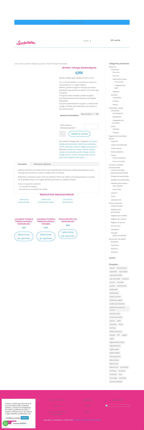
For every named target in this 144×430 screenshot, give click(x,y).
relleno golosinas (115, 356)
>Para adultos (117, 186)
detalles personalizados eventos (117, 308)
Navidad (112, 335)
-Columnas (115, 245)
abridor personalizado (67, 152)
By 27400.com (78, 420)
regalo (112, 339)
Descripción (22, 164)
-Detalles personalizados (120, 180)
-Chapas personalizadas (120, 176)
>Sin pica (115, 76)
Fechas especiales (25, 64)
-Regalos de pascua (118, 222)
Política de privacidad (92, 420)
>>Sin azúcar (119, 82)
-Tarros (113, 155)
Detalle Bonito (114, 293)
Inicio (16, 64)
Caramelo (125, 279)
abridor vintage (82, 152)
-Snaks (113, 126)
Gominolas (113, 324)
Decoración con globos (117, 239)
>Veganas (115, 91)
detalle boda (114, 289)
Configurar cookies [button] (13, 418)
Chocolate (120, 282)
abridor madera (89, 149)
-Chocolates (115, 111)
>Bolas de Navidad (119, 235)
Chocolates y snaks (116, 108)
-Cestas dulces (116, 148)
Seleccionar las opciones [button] (23, 236)
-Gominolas (115, 69)
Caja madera (123, 272)
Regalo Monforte (115, 346)
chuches (112, 286)
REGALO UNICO (115, 353)
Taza (120, 374)
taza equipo (113, 378)
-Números (114, 252)
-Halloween (115, 229)
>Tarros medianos (119, 158)
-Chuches (114, 95)
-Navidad (114, 233)
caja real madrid (115, 279)
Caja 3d (112, 268)
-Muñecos (114, 249)
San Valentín (124, 367)
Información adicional (42, 164)
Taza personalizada (116, 382)
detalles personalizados (117, 304)
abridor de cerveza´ (74, 149)
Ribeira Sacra (114, 364)
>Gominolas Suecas (119, 79)
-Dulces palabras (117, 152)
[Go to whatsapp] (5, 423)
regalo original (114, 349)
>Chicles (115, 101)
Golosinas (112, 67)
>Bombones (116, 117)
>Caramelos (116, 98)
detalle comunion (115, 297)
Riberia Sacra (114, 367)
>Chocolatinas (117, 113)
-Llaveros (114, 193)
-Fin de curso (115, 226)
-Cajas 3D (114, 141)
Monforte (113, 328)
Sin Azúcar (113, 371)
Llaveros (77, 147)
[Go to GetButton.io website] (5, 427)
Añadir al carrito (79, 133)
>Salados (115, 132)
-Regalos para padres (119, 219)
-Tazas (113, 196)
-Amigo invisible (117, 206)
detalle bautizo (121, 286)
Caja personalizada (116, 275)
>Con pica (116, 72)
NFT (118, 335)
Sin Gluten (122, 371)
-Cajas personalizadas (119, 145)
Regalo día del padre (76, 157)
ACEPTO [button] (24, 418)
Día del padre (84, 155)
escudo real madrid (116, 317)
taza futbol (122, 378)
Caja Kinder (113, 272)
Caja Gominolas (122, 268)
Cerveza (75, 155)
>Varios (115, 104)
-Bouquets (114, 242)
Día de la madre (115, 314)
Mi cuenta (115, 40)
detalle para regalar (116, 300)
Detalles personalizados (87, 144)
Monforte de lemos (116, 331)
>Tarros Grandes (118, 161)
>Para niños (116, 189)
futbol (119, 321)
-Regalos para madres (119, 215)
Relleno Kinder (114, 360)
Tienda (86, 41)
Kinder (121, 324)
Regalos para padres (39, 64)
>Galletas (115, 129)
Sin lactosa (113, 374)
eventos (112, 321)
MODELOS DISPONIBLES (69, 115)
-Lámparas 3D (116, 200)
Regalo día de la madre (117, 342)
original (124, 335)
